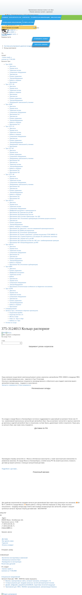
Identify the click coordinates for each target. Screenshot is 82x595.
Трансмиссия (13, 74)
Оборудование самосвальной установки (21, 102)
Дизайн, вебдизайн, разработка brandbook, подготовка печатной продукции (30, 585)
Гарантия (5, 543)
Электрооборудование (16, 78)
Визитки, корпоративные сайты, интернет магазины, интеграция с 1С (28, 581)
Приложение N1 (14, 254)
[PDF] (4, 332)
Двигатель (13, 66)
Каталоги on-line (15, 17)
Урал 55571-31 (10, 126)
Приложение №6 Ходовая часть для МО (22, 238)
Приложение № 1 (15, 114)
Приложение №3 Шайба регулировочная (22, 230)
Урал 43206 (9, 104)
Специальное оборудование (18, 72)
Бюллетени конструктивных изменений (15, 558)
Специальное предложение (12, 22)
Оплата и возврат (7, 545)
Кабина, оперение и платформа (19, 226)
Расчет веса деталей (8, 564)
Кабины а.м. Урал (15, 320)
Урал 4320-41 (10, 244)
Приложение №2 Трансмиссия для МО (21, 212)
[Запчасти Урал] (41, 3)
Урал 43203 (9, 64)
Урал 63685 (9, 266)
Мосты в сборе (14, 316)
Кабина (12, 276)
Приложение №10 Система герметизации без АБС (25, 216)
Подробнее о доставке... (10, 469)
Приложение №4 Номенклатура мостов (21, 214)
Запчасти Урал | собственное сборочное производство (22, 310)
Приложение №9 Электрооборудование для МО (24, 242)
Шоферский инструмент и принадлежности (23, 210)
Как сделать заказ (8, 541)
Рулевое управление (16, 76)
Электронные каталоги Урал (11, 560)
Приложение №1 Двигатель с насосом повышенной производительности (32, 228)
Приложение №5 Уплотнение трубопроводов (23, 232)
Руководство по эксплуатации (11, 562)
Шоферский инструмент (17, 272)
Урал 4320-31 (10, 200)
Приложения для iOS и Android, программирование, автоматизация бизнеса (31, 587)
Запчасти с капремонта (9, 385)
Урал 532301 (9, 288)
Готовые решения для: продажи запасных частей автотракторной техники (30, 583)
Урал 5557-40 (10, 148)
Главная (5, 17)
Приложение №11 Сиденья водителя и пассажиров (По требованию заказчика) (33, 236)
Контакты (26, 17)
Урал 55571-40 (10, 174)
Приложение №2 (15, 160)
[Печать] (8, 332)
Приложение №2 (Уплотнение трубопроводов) (24, 264)
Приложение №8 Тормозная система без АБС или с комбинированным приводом (34, 240)
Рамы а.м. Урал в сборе (17, 318)
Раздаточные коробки (16, 312)
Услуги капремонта (24, 385)
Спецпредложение (11, 308)
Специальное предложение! (11, 577)
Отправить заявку (41, 38)
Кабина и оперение (15, 80)
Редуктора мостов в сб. (16, 314)
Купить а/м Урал (28, 22)
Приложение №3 (15, 172)
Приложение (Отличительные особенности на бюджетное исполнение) (31, 286)
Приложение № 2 (15, 124)
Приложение (13, 82)
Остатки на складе (11, 322)
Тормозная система (15, 70)
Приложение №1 (15, 170)
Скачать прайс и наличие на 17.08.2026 (9, 570)
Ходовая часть (14, 68)
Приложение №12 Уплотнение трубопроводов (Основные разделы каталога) (33, 218)
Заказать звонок (41, 44)
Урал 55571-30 (10, 84)
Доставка (5, 539)
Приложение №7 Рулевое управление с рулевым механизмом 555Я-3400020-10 (33, 234)
